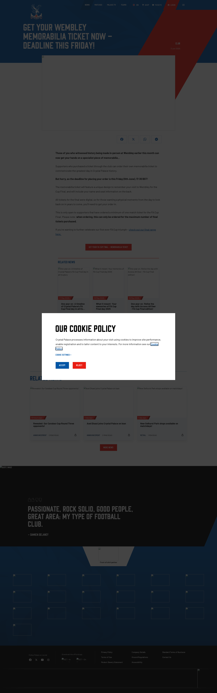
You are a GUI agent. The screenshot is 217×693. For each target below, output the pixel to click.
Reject (79, 365)
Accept (62, 365)
